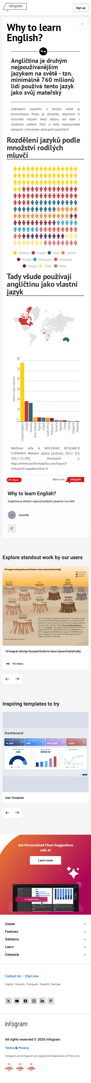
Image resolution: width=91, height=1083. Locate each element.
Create (10, 924)
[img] (45, 179)
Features (11, 932)
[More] (82, 24)
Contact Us (13, 976)
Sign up (80, 8)
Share (15, 479)
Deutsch (20, 984)
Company (12, 954)
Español (44, 984)
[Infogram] (15, 7)
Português (32, 984)
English (9, 984)
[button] (22, 253)
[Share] (12, 528)
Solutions (12, 939)
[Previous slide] (7, 679)
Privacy (23, 1048)
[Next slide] (17, 679)
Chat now (32, 976)
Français (56, 984)
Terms (10, 1048)
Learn (9, 947)
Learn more (45, 860)
